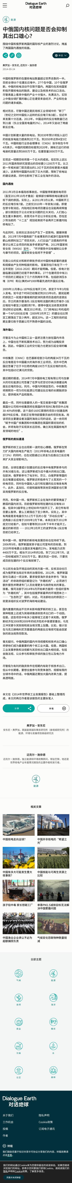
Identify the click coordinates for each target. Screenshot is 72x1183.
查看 (9, 1155)
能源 (53, 980)
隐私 (5, 1171)
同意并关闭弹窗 (14, 1177)
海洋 (53, 1004)
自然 (18, 1004)
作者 (5, 1135)
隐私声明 (44, 1115)
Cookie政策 (46, 1122)
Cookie (18, 1171)
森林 (53, 1077)
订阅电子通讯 (47, 1129)
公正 (18, 1077)
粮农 (53, 1028)
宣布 (26, 248)
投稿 (5, 1129)
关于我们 (8, 1115)
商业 (18, 1028)
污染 (18, 1052)
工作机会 (8, 1122)
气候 (18, 980)
